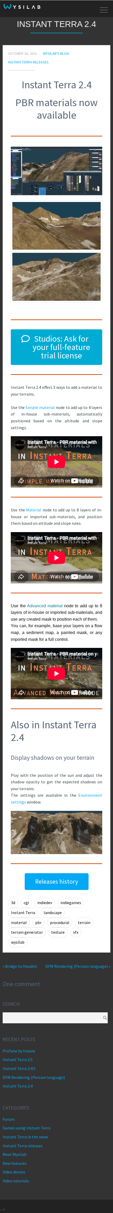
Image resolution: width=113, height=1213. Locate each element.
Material (33, 509)
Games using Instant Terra (26, 1127)
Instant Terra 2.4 (18, 1086)
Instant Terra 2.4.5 (19, 1068)
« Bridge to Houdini (20, 966)
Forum (8, 1119)
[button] (56, 347)
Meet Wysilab (15, 1154)
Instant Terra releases (28, 62)
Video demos (14, 1171)
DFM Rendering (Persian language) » (77, 966)
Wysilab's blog (56, 53)
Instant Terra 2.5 (18, 1059)
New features (15, 1163)
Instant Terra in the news (25, 1136)
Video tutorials (16, 1180)
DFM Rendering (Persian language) (34, 1077)
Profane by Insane (19, 1050)
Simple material (40, 407)
